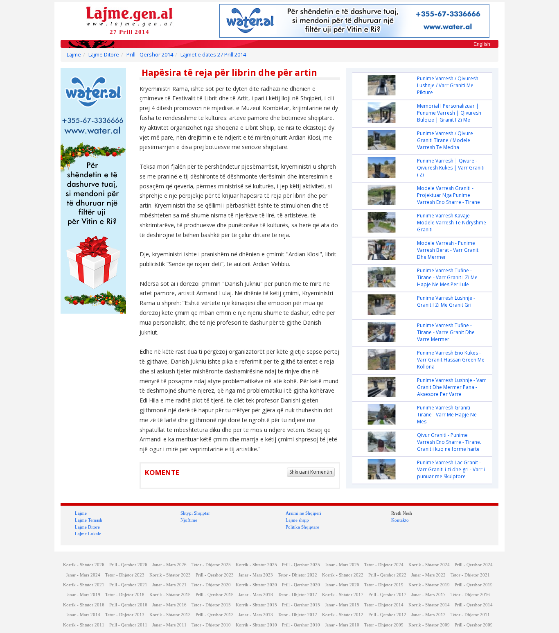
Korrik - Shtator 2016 (83, 605)
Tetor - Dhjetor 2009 (383, 625)
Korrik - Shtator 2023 (170, 575)
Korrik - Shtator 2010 (256, 625)
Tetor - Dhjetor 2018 (124, 594)
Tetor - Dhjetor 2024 (383, 565)
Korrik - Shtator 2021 (83, 585)
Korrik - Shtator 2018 (170, 594)
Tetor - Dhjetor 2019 (383, 585)
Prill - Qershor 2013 (215, 615)
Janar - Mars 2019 (83, 594)
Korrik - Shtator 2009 (429, 625)
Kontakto (400, 520)
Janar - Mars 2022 (428, 575)
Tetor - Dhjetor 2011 (470, 615)
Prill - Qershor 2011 (128, 625)
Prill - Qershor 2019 (474, 585)
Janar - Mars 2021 (169, 585)
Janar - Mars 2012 (428, 615)
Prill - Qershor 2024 (474, 565)
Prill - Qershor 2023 (215, 575)
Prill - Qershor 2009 (474, 625)
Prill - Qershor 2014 (149, 54)
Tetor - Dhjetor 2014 (383, 605)
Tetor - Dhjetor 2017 (297, 594)
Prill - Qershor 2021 (128, 585)
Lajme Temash (88, 520)
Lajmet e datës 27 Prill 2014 (213, 54)
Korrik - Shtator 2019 (429, 585)
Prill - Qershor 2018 (215, 594)
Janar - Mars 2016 (169, 605)
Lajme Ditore (103, 54)
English (481, 44)
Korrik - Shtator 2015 (256, 605)
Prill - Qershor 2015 (301, 605)
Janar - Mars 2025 (342, 565)
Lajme (74, 54)
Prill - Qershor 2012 (387, 615)
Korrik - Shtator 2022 (342, 575)
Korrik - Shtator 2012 (342, 615)
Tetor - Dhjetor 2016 (470, 594)
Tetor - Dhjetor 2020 (211, 585)
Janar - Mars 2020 (342, 585)
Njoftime (188, 520)
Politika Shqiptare (302, 526)
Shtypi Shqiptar (195, 513)
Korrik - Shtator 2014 (429, 605)
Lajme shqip (297, 520)
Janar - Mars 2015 (342, 605)
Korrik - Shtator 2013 (170, 615)
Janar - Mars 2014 (83, 615)
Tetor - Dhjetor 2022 (297, 575)
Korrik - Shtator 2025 (256, 565)
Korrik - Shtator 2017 (342, 594)
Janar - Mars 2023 (256, 575)
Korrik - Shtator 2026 (83, 565)
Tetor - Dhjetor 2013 (124, 615)
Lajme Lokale (88, 533)
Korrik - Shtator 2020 (256, 585)
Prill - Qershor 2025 (301, 565)
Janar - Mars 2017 (428, 594)
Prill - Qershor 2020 (301, 585)
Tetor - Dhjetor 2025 (211, 565)
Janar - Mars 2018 (256, 594)
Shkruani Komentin (310, 471)
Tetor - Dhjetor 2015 (211, 605)
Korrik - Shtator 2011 (83, 625)
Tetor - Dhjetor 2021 (470, 575)
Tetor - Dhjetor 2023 (124, 575)
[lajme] (129, 16)
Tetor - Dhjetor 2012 (297, 615)
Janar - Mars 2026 (169, 565)
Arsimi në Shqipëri (303, 513)
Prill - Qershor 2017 (387, 594)
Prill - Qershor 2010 (301, 625)
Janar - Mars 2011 (169, 625)
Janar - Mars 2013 (256, 615)
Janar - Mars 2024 (83, 575)
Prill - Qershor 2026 (128, 565)
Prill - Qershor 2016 (128, 605)
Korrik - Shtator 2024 (429, 565)
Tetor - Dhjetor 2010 (211, 625)
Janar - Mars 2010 (342, 625)
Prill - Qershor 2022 (387, 575)
